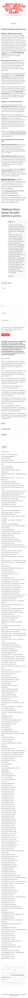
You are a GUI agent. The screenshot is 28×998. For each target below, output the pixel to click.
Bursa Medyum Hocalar (7, 797)
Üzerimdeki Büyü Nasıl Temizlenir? (10, 731)
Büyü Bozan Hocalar (6, 718)
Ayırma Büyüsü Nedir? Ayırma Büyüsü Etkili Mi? (13, 660)
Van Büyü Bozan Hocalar (7, 916)
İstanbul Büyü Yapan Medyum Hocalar (11, 906)
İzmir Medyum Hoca (6, 943)
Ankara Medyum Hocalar (7, 795)
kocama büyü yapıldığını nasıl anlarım (13, 983)
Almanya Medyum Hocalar (8, 783)
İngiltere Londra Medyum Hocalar (10, 841)
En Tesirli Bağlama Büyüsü (8, 529)
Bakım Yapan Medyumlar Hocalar (9, 722)
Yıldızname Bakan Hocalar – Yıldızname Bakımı (13, 750)
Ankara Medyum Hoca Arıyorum (9, 837)
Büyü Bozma (4, 472)
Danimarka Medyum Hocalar (8, 810)
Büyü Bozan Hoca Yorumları (8, 681)
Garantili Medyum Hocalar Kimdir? (10, 581)
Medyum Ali (12, 994)
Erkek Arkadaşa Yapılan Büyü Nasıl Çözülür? (12, 545)
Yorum (3, 288)
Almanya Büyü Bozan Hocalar (8, 827)
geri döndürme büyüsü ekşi (11, 973)
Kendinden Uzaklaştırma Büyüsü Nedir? (11, 610)
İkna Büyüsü (4, 747)
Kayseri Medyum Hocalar (7, 804)
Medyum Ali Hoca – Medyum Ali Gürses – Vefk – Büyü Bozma (14, 8)
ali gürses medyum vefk (22, 969)
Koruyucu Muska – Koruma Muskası (10, 589)
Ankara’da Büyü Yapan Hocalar (9, 866)
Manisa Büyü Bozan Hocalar (8, 937)
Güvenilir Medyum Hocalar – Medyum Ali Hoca (13, 656)
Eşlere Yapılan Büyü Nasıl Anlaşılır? (10, 679)
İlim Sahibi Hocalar (6, 637)
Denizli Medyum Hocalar (7, 912)
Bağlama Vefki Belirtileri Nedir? (13, 398)
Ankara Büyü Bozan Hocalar (8, 893)
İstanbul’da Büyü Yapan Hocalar (9, 879)
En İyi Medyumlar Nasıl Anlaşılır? (9, 685)
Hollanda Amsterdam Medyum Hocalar (11, 941)
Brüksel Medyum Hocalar (7, 816)
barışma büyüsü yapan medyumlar (8, 971)
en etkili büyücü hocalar (17, 984)
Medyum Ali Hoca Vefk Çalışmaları (10, 524)
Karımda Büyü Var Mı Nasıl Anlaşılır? (10, 593)
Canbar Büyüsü (5, 727)
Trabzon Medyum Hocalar (8, 956)
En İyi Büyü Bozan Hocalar (8, 537)
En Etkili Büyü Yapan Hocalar (8, 662)
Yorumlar (16, 995)
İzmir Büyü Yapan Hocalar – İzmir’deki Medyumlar (13, 877)
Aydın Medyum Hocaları (7, 870)
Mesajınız (4, 434)
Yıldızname (4, 781)
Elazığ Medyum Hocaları (7, 885)
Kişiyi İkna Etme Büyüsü (7, 737)
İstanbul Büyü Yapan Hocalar (8, 839)
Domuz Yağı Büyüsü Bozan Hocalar (10, 768)
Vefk (2, 464)
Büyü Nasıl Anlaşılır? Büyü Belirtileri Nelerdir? (13, 485)
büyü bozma (6, 73)
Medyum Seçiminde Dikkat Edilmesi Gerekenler (13, 491)
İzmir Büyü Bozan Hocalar (11, 361)
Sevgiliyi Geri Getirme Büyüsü (8, 695)
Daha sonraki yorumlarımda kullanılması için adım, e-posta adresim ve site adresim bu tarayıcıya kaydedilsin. (13, 329)
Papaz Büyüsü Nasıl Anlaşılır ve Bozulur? (11, 672)
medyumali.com (10, 191)
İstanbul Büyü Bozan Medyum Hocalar (11, 875)
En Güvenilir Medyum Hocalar (8, 710)
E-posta (3, 313)
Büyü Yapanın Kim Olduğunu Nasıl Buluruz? (12, 568)
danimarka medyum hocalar (9, 966)
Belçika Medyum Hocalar (7, 789)
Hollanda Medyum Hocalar (8, 808)
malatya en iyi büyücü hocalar (14, 964)
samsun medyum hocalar (10, 969)
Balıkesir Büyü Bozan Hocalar (11, 34)
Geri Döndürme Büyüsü (7, 773)
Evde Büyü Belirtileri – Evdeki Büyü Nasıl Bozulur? (13, 633)
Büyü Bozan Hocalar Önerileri (8, 598)
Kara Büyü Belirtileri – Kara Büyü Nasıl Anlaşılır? (13, 595)
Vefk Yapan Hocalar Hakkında (9, 554)
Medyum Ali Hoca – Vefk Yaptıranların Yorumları (13, 560)
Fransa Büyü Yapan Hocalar (8, 935)
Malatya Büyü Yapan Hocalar (8, 831)
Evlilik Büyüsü (4, 575)
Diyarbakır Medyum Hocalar (8, 787)
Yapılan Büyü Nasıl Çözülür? (8, 652)
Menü (15, 23)
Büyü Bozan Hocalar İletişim (8, 664)
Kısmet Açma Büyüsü (6, 670)
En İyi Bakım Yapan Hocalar (8, 572)
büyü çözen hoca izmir (10, 981)
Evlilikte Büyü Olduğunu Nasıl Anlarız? (11, 591)
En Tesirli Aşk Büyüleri (7, 777)
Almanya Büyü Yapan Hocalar (8, 822)
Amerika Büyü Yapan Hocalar (8, 812)
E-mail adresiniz (6, 429)
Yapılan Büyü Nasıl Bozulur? (8, 648)
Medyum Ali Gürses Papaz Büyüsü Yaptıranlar (12, 583)
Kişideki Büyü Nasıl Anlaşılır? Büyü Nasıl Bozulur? (13, 497)
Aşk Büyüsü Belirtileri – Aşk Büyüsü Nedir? (12, 654)
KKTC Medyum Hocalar (7, 848)
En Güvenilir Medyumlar (7, 535)
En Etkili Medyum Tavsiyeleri (8, 481)
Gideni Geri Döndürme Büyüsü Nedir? (10, 533)
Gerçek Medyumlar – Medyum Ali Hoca (11, 616)
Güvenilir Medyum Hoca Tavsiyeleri (10, 645)
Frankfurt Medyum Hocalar (8, 854)
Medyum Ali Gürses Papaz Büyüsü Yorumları (12, 604)
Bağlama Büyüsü (5, 772)
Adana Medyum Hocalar (7, 798)
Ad (2, 306)
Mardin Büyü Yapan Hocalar (8, 823)
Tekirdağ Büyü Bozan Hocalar (8, 927)
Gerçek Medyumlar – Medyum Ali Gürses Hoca (13, 579)
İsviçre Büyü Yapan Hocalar (8, 846)
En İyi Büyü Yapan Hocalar (8, 739)
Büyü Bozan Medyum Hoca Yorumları (10, 585)
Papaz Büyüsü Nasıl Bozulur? (8, 514)
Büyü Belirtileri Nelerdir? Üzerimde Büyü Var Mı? (13, 635)
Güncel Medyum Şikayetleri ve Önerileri (11, 756)
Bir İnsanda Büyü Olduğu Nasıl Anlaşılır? (11, 720)
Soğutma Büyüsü (5, 606)
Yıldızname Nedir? (6, 675)
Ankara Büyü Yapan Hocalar (12, 378)
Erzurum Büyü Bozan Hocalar (8, 904)
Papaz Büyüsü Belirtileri (7, 468)
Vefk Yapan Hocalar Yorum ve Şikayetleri (11, 706)
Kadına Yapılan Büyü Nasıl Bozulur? (10, 631)
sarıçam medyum (20, 973)
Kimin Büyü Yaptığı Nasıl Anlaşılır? (10, 573)
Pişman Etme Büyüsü (6, 741)
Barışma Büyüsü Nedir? (10, 413)
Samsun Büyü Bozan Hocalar (8, 873)
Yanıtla (10, 276)
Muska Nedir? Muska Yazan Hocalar (10, 483)
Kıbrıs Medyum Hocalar (7, 802)
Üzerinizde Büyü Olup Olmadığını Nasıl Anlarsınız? (14, 462)
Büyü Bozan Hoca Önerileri (8, 673)
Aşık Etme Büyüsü (6, 725)
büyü (22, 35)
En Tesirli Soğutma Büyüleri (8, 779)
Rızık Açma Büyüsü (6, 683)
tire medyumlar (10, 979)
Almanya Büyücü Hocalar (7, 825)
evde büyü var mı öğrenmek (11, 968)
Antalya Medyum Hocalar (7, 791)
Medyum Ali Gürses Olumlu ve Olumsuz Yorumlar (13, 629)
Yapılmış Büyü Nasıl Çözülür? (8, 758)
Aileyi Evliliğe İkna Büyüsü (7, 708)
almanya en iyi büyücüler (6, 962)
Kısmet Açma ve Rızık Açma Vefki (9, 618)
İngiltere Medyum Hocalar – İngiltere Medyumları (14, 929)
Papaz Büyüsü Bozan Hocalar (8, 723)
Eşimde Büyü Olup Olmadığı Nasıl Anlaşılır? (12, 754)
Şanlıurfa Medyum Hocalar (11, 405)
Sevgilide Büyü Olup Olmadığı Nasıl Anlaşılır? (12, 493)
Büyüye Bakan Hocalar (11, 371)
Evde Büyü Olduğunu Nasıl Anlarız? (10, 499)
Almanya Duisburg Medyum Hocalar (10, 950)
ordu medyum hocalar (16, 962)
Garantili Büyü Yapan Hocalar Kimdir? (10, 495)
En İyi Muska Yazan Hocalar (8, 643)
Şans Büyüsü (4, 627)
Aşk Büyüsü (4, 687)
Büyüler (3, 114)
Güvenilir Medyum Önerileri (8, 760)
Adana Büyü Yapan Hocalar (8, 835)
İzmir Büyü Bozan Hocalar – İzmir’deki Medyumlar (13, 881)
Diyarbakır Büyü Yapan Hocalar (9, 845)
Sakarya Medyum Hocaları (8, 954)
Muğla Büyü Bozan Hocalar (8, 902)
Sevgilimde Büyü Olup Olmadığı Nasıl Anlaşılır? (13, 752)
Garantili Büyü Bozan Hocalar (8, 504)
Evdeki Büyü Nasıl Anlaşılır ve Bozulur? (11, 470)
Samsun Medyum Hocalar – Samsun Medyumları (13, 896)
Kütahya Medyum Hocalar (8, 918)
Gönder (4, 447)
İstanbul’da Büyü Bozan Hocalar (9, 856)
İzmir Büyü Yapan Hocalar (7, 862)
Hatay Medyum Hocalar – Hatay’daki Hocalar (12, 883)
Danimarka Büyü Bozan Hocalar (9, 891)
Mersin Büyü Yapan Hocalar (8, 843)
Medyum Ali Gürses (8, 179)
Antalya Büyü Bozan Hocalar (8, 900)
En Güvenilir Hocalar (6, 466)
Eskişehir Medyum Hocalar (8, 806)
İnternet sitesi (5, 320)
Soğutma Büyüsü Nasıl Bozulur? (9, 677)
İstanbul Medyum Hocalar (7, 818)
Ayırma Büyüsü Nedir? (7, 729)
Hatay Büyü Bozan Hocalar (8, 898)
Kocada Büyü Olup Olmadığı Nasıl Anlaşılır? (12, 597)
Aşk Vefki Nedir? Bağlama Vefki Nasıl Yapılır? (12, 658)
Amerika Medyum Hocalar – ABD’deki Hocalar (13, 952)
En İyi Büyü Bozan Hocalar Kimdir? (10, 697)
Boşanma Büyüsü (5, 566)
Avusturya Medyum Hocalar (8, 814)
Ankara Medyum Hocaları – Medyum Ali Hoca (12, 914)
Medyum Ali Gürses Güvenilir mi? (9, 700)
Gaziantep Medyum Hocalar (8, 820)
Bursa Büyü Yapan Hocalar (8, 858)
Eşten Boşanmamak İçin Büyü (9, 502)
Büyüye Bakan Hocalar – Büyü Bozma (10, 512)
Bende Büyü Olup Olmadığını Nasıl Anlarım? (12, 500)
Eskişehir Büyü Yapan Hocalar (9, 833)
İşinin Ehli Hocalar (6, 698)
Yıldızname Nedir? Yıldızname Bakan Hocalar (12, 608)
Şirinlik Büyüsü (5, 766)
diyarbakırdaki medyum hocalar (16, 977)
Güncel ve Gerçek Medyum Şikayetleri (11, 510)
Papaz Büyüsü (6, 386)
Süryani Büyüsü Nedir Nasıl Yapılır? (10, 552)
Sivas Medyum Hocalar (7, 895)
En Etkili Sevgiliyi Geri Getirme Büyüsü (11, 531)
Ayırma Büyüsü (5, 762)
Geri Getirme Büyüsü (6, 764)
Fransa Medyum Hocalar (7, 800)
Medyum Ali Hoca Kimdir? (7, 460)
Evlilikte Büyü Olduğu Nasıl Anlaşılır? (10, 539)
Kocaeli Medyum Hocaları (7, 933)
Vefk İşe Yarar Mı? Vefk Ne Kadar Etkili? (11, 647)
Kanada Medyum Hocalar (7, 958)
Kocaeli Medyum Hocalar (7, 793)
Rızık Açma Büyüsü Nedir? (8, 693)
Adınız (3, 423)
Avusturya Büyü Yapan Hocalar (9, 860)
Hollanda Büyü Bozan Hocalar (8, 864)
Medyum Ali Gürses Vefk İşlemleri (9, 689)
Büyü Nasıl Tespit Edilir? (7, 748)
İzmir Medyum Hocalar (7, 785)
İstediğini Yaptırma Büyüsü (8, 620)
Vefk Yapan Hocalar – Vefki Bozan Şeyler (11, 550)
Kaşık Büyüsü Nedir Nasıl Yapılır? (9, 650)
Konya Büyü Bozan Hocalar (8, 868)
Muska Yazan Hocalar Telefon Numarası (11, 587)
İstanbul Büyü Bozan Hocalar (8, 829)
